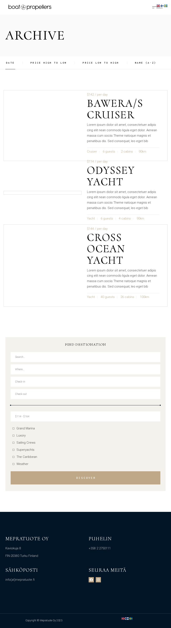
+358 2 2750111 (100, 548)
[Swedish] (131, 618)
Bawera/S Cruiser (115, 109)
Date (10, 62)
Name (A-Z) (145, 62)
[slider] (10, 405)
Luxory (21, 435)
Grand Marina (25, 428)
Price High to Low (48, 62)
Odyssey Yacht (111, 176)
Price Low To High (101, 62)
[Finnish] (127, 618)
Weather (22, 464)
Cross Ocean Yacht (106, 249)
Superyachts (25, 450)
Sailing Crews (25, 442)
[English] (123, 618)
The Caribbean (26, 457)
